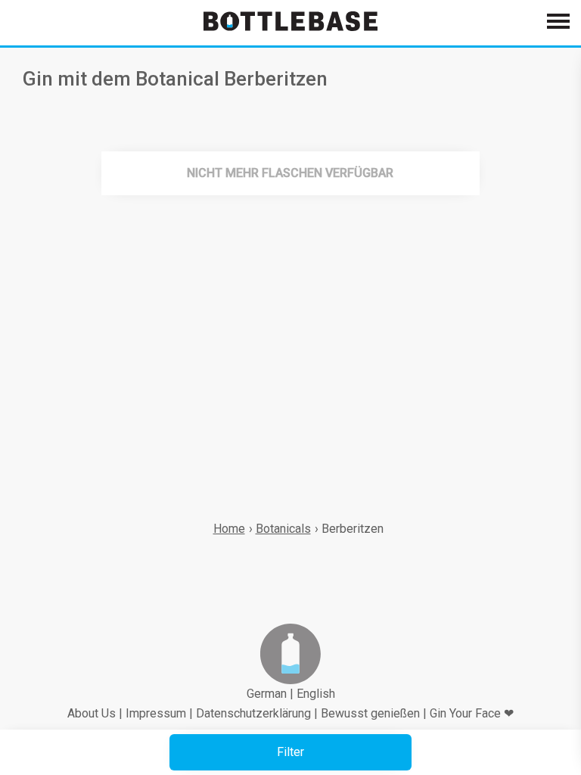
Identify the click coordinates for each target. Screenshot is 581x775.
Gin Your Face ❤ (472, 713)
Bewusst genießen (370, 713)
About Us (91, 713)
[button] (290, 752)
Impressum (156, 713)
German (267, 693)
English (316, 693)
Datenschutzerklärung (253, 713)
